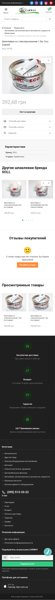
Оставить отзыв (27, 265)
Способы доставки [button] (17, 121)
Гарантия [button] (12, 133)
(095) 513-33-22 (17, 492)
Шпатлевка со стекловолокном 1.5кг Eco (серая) (13, 318)
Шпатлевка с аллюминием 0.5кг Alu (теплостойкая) (39, 205)
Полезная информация (12, 3)
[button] (22, 220)
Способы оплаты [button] (16, 127)
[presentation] (43, 60)
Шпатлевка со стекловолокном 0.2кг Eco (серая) (13, 205)
